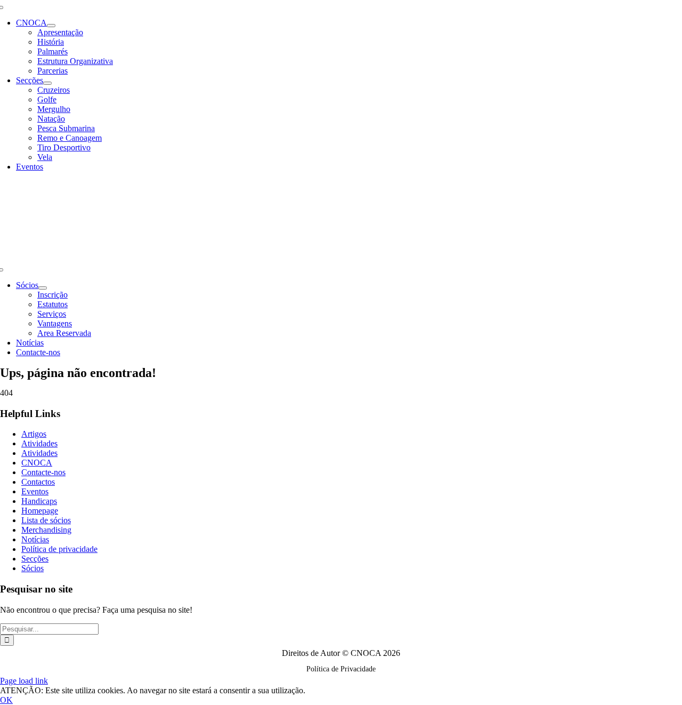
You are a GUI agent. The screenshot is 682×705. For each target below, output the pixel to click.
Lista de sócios (46, 520)
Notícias (35, 539)
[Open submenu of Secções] (47, 83)
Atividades (39, 443)
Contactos (38, 481)
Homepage (39, 510)
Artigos (33, 433)
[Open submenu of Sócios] (42, 288)
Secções (34, 558)
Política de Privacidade (341, 668)
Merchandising (46, 529)
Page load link (24, 680)
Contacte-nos (43, 472)
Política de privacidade (59, 549)
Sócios (32, 568)
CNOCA (36, 462)
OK (6, 699)
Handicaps (39, 501)
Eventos (34, 491)
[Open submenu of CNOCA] (51, 25)
